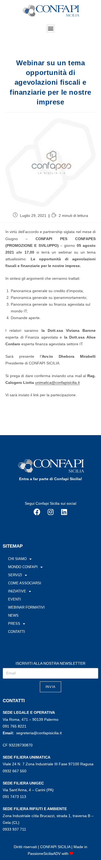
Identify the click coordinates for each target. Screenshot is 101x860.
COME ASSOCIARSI (24, 583)
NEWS (13, 615)
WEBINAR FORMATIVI (26, 607)
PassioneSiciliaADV (44, 853)
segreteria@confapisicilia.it (39, 733)
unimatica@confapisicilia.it (57, 382)
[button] (50, 28)
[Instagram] (50, 512)
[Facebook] (37, 512)
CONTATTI (16, 632)
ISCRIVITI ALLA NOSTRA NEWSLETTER (50, 663)
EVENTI (14, 599)
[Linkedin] (64, 512)
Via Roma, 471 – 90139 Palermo (30, 719)
